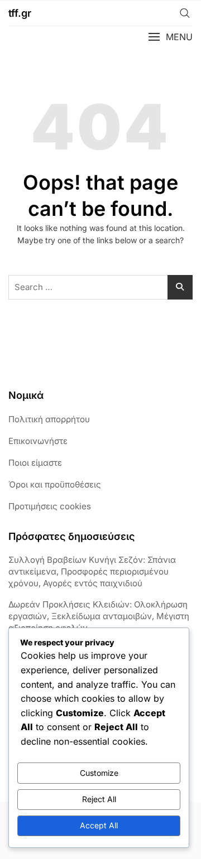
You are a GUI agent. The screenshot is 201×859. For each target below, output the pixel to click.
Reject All (99, 799)
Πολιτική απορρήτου (49, 419)
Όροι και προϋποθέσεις (54, 484)
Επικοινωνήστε (38, 441)
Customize (99, 773)
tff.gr (19, 13)
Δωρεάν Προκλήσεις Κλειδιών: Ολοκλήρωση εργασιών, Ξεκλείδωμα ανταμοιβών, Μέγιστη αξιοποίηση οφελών (98, 616)
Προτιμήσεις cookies (49, 506)
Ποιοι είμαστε (35, 462)
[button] (170, 37)
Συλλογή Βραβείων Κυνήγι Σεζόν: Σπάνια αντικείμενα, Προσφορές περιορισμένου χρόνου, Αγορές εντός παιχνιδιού (92, 571)
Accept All (99, 825)
